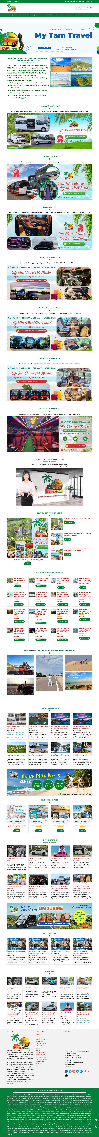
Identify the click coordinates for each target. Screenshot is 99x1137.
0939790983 (16, 1)
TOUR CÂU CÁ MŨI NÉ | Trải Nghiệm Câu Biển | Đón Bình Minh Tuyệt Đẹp (63, 631)
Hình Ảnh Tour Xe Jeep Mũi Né (37, 755)
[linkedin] (74, 1)
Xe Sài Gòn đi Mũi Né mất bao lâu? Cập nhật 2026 (38, 887)
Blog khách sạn (40, 1061)
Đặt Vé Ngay (41, 604)
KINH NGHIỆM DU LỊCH (42, 1057)
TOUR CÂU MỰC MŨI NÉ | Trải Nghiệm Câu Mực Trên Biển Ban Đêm (41, 631)
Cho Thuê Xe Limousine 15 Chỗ (49, 308)
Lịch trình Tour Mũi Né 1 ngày (58, 858)
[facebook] (66, 1)
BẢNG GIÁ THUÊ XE (55, 15)
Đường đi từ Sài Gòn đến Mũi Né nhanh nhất (15, 887)
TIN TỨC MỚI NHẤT (41, 1052)
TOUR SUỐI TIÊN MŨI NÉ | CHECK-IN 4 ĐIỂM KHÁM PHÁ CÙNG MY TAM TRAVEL (63, 595)
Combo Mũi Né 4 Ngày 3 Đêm (82, 825)
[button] (90, 1)
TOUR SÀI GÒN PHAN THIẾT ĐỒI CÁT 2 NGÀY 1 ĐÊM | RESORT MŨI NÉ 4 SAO (77, 534)
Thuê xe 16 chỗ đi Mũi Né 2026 (81, 858)
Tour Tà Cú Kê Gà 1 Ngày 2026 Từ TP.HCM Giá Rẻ (83, 1013)
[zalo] (77, 1)
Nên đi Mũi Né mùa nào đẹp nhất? (66, 988)
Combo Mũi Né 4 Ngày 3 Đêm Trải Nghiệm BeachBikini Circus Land (17, 825)
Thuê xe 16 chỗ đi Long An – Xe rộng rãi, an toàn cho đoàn (32, 1014)
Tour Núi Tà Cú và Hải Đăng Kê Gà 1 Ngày (38, 727)
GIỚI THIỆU (11, 15)
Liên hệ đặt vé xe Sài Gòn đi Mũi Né (60, 951)
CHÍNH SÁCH (65, 15)
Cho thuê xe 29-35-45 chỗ (49, 157)
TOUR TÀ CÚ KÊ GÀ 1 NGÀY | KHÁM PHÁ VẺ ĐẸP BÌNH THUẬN (85, 611)
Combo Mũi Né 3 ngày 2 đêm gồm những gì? (13, 1013)
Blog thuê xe (39, 1064)
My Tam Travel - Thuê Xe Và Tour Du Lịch (50, 459)
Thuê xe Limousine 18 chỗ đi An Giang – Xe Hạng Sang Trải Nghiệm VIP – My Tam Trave (60, 888)
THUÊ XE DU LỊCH (32, 15)
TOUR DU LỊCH (20, 15)
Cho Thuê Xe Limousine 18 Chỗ (49, 358)
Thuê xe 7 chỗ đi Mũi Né (35, 858)
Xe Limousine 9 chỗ (49, 207)
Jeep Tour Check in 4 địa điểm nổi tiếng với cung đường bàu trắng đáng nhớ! (49, 651)
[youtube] (71, 1)
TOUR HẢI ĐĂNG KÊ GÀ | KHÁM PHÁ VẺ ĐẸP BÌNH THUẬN (85, 630)
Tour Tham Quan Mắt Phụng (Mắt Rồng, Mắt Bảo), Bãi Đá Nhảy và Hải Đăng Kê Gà (60, 727)
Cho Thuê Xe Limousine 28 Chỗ (49, 409)
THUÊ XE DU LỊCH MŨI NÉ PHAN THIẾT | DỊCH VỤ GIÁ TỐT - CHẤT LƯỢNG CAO (20, 595)
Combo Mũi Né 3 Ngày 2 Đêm (60, 825)
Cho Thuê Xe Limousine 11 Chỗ (49, 257)
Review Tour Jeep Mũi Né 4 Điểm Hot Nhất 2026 (15, 727)
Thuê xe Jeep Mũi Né (47, 987)
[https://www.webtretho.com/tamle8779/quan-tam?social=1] (80, 1)
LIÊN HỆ (81, 15)
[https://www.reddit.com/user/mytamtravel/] (83, 1)
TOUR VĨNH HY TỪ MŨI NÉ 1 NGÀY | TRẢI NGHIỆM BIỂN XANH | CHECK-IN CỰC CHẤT (85, 595)
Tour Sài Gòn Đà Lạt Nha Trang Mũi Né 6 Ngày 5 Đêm (77, 519)
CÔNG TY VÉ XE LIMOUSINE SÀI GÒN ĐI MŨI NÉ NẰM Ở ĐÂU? (81, 952)
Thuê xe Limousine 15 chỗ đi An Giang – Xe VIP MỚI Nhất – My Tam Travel (82, 888)
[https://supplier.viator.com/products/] (86, 1)
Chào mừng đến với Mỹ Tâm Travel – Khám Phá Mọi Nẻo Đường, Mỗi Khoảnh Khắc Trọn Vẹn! (27, 59)
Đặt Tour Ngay (70, 522)
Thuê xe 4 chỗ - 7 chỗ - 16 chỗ (49, 106)
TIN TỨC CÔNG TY (40, 1055)
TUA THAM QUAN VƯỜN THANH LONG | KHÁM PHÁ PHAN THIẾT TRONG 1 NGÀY (19, 631)
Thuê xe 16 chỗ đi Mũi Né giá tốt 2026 (15, 859)
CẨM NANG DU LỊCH (41, 1059)
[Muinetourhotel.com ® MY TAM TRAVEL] (27, 538)
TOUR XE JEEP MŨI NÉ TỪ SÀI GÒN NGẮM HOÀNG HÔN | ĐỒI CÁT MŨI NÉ (20, 612)
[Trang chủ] (11, 8)
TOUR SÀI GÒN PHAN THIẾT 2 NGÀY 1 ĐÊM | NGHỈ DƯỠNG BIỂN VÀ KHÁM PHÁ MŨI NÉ (77, 549)
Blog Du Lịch (39, 1066)
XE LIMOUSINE (43, 15)
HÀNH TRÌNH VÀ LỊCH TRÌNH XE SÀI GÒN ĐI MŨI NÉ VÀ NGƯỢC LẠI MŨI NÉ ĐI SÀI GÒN (38, 952)
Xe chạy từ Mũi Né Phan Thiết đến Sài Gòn (16, 952)
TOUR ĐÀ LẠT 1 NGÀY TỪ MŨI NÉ (60, 755)
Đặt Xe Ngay (19, 604)
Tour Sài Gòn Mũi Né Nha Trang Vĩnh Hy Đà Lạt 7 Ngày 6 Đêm (28, 560)
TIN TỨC (74, 15)
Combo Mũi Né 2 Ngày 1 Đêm (38, 825)
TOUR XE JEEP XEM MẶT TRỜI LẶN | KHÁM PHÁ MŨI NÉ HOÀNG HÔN (63, 612)
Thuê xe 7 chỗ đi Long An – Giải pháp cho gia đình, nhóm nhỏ (49, 1014)
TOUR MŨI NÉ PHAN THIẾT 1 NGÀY (82, 755)
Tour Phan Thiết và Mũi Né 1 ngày (16, 755)
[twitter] (68, 1)
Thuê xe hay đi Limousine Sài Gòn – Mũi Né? (83, 988)
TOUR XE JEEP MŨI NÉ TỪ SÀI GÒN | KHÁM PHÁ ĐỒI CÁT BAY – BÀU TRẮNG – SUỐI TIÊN (41, 613)
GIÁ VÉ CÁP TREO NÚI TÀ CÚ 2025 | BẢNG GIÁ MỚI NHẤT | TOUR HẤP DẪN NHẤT (41, 595)
